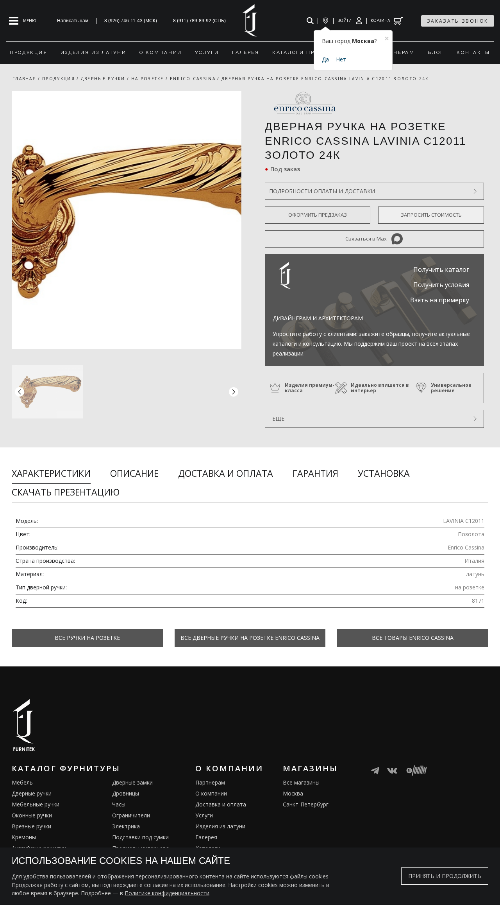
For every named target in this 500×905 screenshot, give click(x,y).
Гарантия (315, 473)
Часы (118, 804)
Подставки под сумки (140, 837)
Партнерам (210, 782)
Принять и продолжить (444, 876)
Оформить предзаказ (317, 214)
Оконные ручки (32, 815)
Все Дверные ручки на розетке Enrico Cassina (250, 637)
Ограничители (131, 815)
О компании (211, 793)
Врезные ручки (31, 826)
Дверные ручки (32, 793)
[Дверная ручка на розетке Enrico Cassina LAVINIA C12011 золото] (126, 220)
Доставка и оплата (225, 473)
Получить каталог (441, 269)
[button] (233, 391)
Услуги (204, 815)
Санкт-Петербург (306, 804)
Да (325, 59)
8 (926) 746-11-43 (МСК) (130, 20)
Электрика (126, 826)
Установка (384, 473)
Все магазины (301, 782)
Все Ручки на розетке (87, 637)
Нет (341, 59)
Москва (293, 793)
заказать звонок (458, 21)
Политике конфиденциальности (167, 893)
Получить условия (441, 284)
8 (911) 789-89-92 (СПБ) (199, 20)
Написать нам (72, 20)
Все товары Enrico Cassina (413, 637)
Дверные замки (132, 782)
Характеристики (51, 473)
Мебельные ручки (35, 804)
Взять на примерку (439, 300)
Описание (134, 473)
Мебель (22, 782)
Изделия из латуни (220, 826)
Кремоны (24, 837)
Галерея (206, 837)
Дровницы (125, 793)
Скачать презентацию (66, 492)
